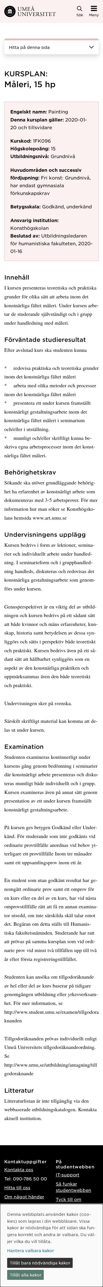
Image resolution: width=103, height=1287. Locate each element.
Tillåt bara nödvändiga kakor (40, 1262)
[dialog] (51, 1245)
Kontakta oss (18, 1169)
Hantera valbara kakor (30, 1250)
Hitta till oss (17, 1187)
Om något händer (24, 1196)
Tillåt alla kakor (25, 1274)
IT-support (67, 1174)
